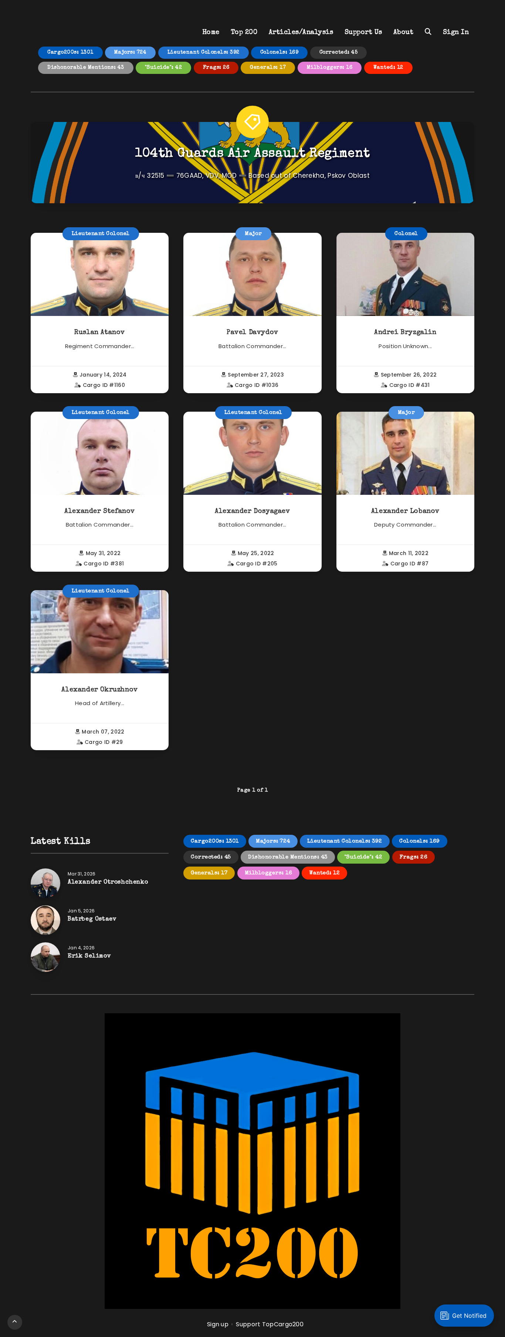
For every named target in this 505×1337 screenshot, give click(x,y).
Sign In (456, 32)
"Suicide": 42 (163, 67)
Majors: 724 (130, 52)
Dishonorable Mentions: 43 (85, 67)
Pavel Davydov (252, 332)
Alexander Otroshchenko (108, 882)
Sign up (217, 1324)
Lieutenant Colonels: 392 (203, 52)
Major (253, 234)
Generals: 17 (268, 67)
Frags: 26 (216, 67)
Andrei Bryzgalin (405, 332)
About (403, 32)
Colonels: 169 (279, 52)
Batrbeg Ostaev (92, 919)
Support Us (363, 32)
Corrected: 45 (338, 52)
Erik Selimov (89, 956)
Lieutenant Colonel (101, 234)
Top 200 (244, 32)
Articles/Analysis (301, 32)
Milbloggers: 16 (330, 67)
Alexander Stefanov (99, 511)
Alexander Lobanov (405, 511)
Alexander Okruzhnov (99, 690)
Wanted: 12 (388, 67)
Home (211, 32)
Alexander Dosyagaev (252, 511)
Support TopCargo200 (270, 1324)
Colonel (406, 234)
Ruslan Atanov (99, 332)
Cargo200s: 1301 (70, 52)
